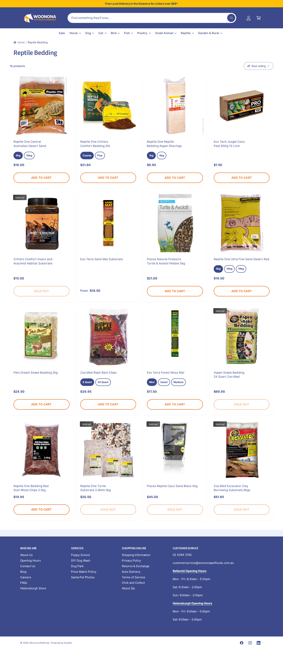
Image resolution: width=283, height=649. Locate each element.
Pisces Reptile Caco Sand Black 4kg (172, 486)
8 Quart (87, 382)
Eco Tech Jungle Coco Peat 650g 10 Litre (229, 144)
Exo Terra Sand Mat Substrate (101, 259)
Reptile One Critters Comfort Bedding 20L (95, 144)
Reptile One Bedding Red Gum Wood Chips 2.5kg (31, 488)
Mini (152, 382)
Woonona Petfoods (39, 642)
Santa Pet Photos (83, 577)
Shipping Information (136, 555)
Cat (100, 33)
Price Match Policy (83, 572)
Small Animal (164, 33)
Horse (73, 33)
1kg (151, 155)
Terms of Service (133, 577)
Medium (178, 382)
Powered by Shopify (61, 642)
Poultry (142, 33)
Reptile (186, 33)
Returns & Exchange (135, 566)
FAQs (23, 582)
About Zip (128, 588)
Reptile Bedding (38, 42)
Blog (23, 572)
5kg (18, 155)
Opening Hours (30, 560)
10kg (29, 155)
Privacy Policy (131, 560)
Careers (25, 577)
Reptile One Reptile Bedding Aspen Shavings (164, 144)
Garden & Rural (208, 33)
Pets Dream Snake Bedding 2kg (35, 372)
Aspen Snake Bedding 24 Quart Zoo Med (229, 374)
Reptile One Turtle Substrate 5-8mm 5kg (95, 488)
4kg (161, 155)
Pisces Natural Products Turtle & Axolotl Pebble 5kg (166, 261)
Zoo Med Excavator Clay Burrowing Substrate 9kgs (232, 488)
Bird (113, 33)
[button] (259, 18)
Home (21, 42)
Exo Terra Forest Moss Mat (165, 372)
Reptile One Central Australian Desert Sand (29, 144)
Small (163, 382)
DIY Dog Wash (80, 560)
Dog (88, 33)
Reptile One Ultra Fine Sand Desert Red (242, 259)
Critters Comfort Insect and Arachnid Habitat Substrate (32, 261)
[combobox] (152, 18)
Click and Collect (133, 582)
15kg (241, 268)
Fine (100, 155)
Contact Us (27, 566)
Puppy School (80, 555)
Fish (127, 33)
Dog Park (77, 566)
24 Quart (103, 382)
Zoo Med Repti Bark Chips (98, 372)
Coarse (87, 155)
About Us (26, 555)
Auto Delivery (131, 572)
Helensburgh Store (33, 588)
